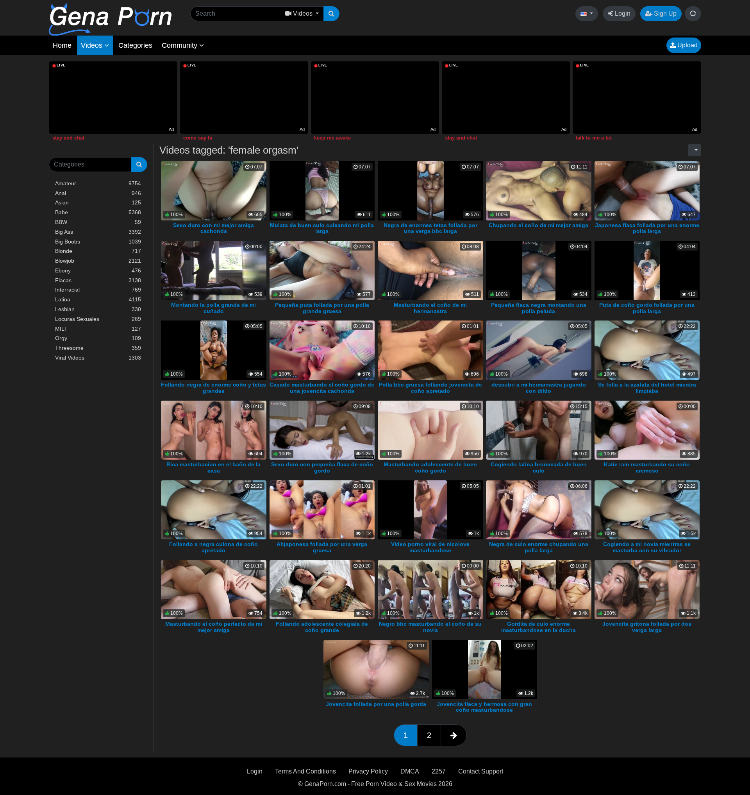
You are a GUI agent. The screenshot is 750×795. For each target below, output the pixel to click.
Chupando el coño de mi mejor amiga (538, 225)
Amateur (98, 183)
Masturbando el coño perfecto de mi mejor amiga (213, 627)
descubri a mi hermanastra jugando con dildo (538, 387)
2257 (439, 771)
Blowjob (98, 261)
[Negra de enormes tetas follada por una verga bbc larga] (430, 190)
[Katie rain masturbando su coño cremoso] (647, 429)
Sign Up (664, 13)
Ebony (98, 270)
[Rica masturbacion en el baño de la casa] (213, 429)
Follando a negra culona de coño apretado (213, 547)
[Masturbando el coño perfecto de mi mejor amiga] (213, 589)
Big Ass (98, 232)
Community (180, 45)
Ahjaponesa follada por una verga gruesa (322, 547)
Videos (92, 45)
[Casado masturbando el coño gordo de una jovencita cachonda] (322, 349)
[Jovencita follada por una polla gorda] (376, 669)
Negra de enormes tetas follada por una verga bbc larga (430, 228)
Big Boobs (98, 241)
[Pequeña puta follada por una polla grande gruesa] (322, 270)
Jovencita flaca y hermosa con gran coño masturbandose (484, 707)
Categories (135, 45)
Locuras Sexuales (98, 319)
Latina (98, 299)
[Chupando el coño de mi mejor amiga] (552, 190)
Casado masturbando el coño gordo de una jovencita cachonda (322, 387)
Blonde (98, 251)
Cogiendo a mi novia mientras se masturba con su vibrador (647, 547)
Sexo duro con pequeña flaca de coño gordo (322, 467)
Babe (98, 212)
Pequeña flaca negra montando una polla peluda (538, 308)
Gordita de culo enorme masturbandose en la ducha (538, 627)
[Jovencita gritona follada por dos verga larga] (647, 589)
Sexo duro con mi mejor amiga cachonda (213, 228)
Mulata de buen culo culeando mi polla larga (322, 228)
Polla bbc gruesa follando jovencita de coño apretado (430, 387)
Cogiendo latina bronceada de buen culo (539, 467)
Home (62, 45)
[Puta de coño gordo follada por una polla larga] (647, 270)
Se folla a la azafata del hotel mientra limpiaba (647, 387)
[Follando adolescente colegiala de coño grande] (322, 589)
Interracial (98, 289)
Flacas (98, 280)
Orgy (98, 338)
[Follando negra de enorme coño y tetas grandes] (213, 349)
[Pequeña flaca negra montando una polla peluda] (538, 270)
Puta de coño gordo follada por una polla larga (647, 308)
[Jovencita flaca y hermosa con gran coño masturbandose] (484, 669)
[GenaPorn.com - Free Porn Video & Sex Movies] (110, 19)
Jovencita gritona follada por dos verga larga (646, 627)
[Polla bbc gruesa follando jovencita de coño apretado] (430, 349)
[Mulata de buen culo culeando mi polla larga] (322, 190)
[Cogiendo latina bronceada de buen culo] (538, 429)
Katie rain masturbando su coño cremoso (647, 467)
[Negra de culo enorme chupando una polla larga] (539, 509)
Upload (687, 45)
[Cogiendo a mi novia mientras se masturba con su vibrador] (647, 509)
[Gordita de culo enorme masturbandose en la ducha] (538, 589)
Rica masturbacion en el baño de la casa (213, 467)
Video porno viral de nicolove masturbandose (430, 547)
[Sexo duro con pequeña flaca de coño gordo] (322, 429)
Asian (98, 202)
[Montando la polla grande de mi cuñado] (213, 270)
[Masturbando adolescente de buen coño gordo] (430, 429)
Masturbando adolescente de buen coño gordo (430, 467)
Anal (98, 193)
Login (621, 13)
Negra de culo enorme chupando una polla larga (538, 547)
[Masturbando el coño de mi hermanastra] (430, 270)
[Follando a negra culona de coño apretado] (213, 509)
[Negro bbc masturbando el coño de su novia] (431, 589)
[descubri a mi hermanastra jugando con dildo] (538, 349)
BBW (98, 222)
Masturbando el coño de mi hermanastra (430, 308)
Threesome (98, 348)
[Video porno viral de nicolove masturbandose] (430, 509)
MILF (98, 329)
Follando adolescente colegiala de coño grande (322, 627)
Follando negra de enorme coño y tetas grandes (213, 387)
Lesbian (98, 309)
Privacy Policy (368, 771)
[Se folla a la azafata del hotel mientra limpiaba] (647, 349)
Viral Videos (98, 358)
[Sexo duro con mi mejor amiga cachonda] (213, 190)
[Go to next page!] (454, 735)
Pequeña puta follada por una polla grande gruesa (322, 308)
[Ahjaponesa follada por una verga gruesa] (322, 509)
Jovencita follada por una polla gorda (376, 704)
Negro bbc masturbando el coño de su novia (430, 627)
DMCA (409, 771)
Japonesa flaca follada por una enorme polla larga (647, 228)
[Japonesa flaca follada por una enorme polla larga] (647, 190)
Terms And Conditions (305, 771)
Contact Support (480, 771)
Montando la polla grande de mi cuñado (213, 308)
